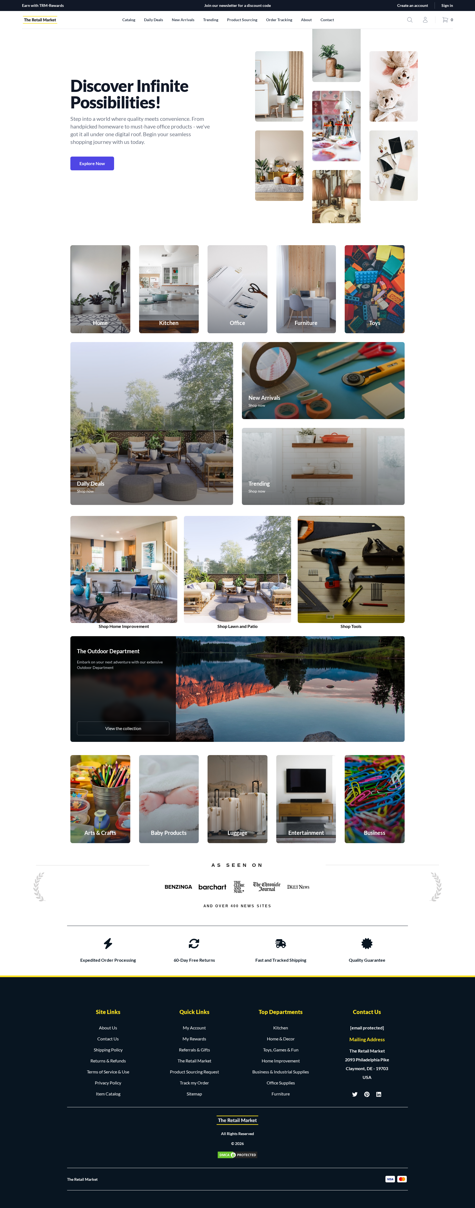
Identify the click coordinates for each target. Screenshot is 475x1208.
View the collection (123, 728)
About (306, 19)
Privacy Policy (108, 1082)
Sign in (447, 5)
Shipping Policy (108, 1049)
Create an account (412, 5)
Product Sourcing (242, 19)
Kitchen (280, 1027)
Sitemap (194, 1093)
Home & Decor (281, 1038)
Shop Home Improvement (124, 626)
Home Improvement (281, 1060)
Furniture (281, 1093)
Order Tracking (279, 19)
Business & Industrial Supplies (280, 1071)
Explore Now (92, 163)
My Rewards (194, 1038)
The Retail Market (194, 1060)
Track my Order (194, 1082)
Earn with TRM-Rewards (43, 5)
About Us (108, 1027)
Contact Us (108, 1038)
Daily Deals (153, 19)
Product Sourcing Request (194, 1071)
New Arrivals (183, 19)
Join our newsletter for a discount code (237, 5)
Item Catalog (108, 1093)
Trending (210, 19)
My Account (194, 1027)
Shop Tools (351, 626)
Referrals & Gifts (194, 1049)
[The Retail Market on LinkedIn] (379, 1094)
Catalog (128, 19)
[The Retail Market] (237, 1120)
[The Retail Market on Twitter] (355, 1094)
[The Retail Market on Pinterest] (367, 1094)
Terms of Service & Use (108, 1071)
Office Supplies (281, 1082)
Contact (327, 19)
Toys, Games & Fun (281, 1049)
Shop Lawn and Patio (237, 626)
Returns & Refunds (108, 1060)
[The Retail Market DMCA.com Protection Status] (237, 1155)
